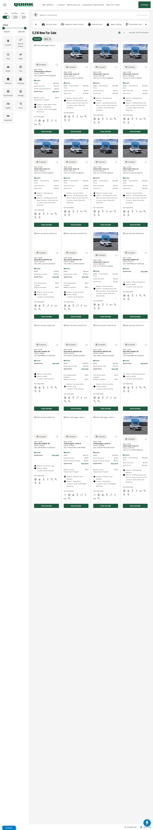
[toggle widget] (147, 822)
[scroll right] (145, 24)
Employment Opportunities (93, 5)
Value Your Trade (113, 5)
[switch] (6, 15)
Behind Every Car (73, 5)
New (6, 13)
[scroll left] (36, 24)
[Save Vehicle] (57, 65)
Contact (144, 5)
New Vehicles (47, 5)
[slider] (3, 28)
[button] (5, 5)
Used (23, 13)
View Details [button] (46, 131)
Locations (61, 5)
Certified (14, 13)
